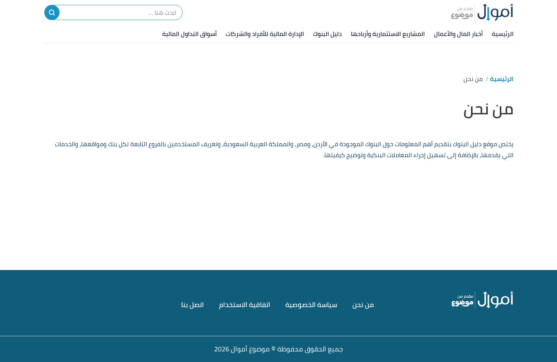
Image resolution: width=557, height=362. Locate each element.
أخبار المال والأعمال (458, 33)
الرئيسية (502, 33)
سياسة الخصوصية (311, 304)
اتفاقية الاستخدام (244, 304)
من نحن (363, 304)
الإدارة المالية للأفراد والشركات (265, 33)
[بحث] (51, 12)
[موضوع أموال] (482, 12)
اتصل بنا (192, 304)
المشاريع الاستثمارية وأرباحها (388, 33)
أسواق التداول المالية (189, 33)
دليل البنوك (327, 33)
